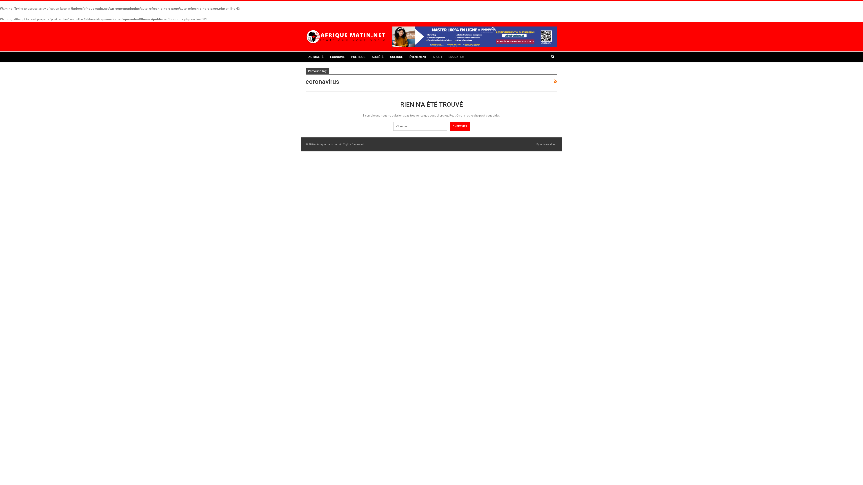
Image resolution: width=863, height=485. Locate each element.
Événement (417, 57)
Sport (437, 57)
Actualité (316, 57)
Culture (396, 57)
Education (457, 57)
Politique (358, 57)
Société (378, 57)
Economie (337, 57)
